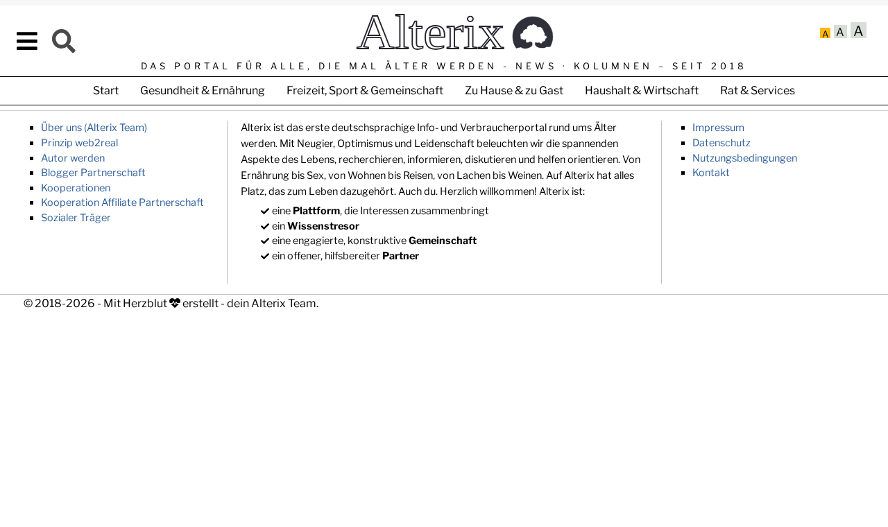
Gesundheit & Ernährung (202, 90)
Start (106, 90)
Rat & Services (757, 90)
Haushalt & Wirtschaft (642, 90)
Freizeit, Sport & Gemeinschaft (365, 90)
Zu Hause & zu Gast (514, 90)
